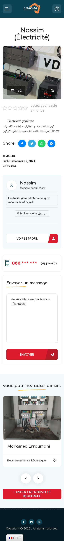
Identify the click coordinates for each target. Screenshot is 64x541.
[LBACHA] (32, 8)
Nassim (28, 183)
